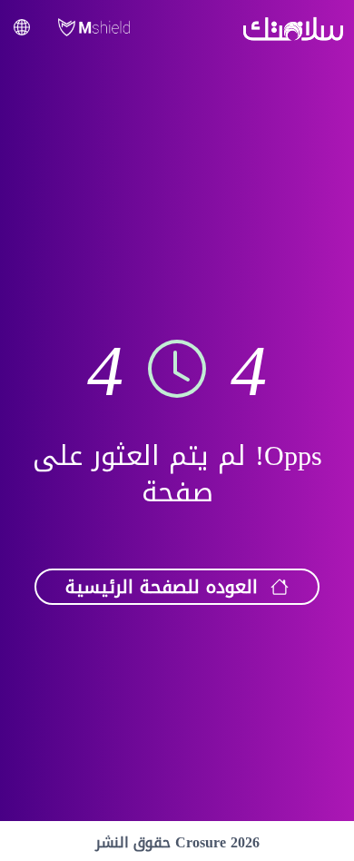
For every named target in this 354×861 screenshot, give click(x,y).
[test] (22, 27)
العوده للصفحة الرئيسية (161, 586)
